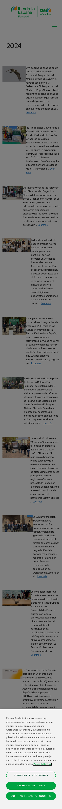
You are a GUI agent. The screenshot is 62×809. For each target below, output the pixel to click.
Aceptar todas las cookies (31, 796)
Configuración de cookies (31, 775)
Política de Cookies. (42, 764)
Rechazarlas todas (31, 785)
